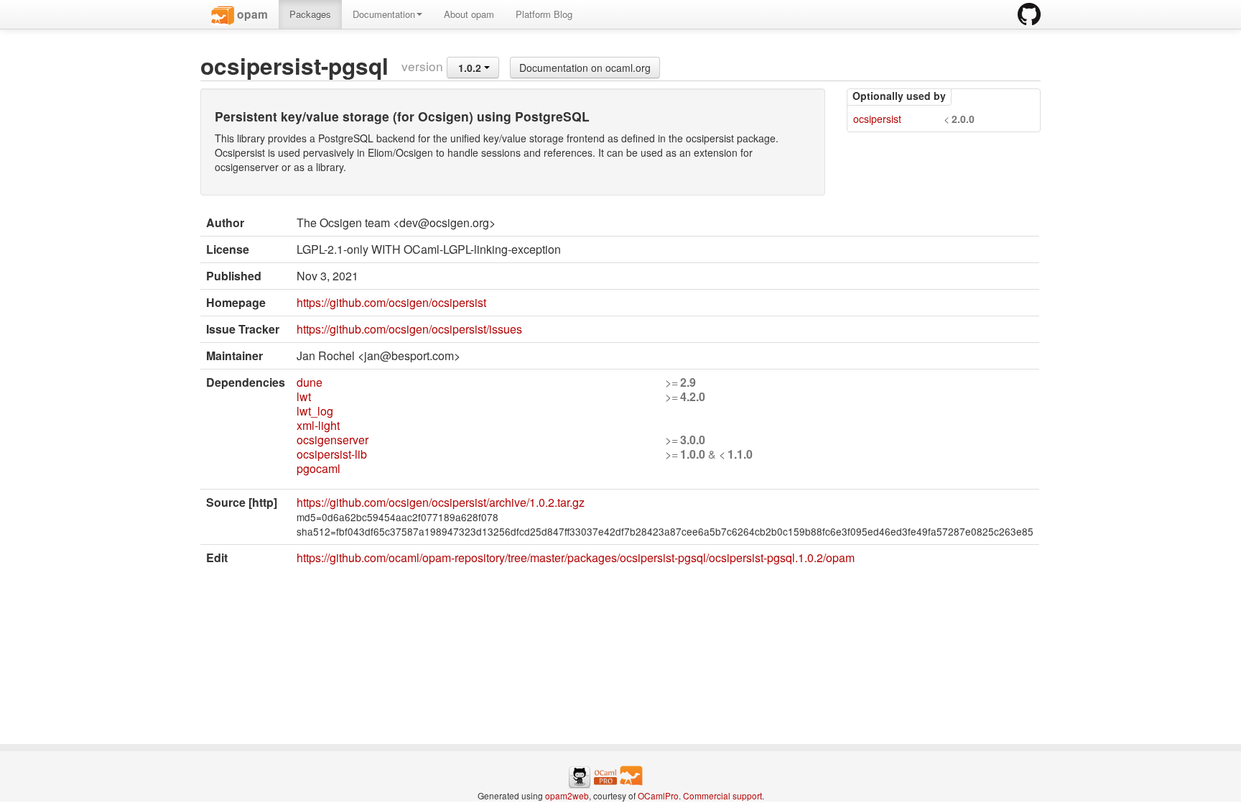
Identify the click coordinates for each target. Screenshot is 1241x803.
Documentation (384, 14)
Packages (310, 14)
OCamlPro (658, 795)
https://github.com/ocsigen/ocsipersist (391, 302)
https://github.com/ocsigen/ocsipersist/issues (409, 329)
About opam (469, 14)
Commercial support (722, 795)
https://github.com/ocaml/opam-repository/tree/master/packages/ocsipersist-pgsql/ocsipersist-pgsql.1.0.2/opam (576, 557)
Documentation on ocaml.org (585, 67)
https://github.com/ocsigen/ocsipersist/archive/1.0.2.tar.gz (441, 502)
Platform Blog (544, 14)
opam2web (567, 795)
